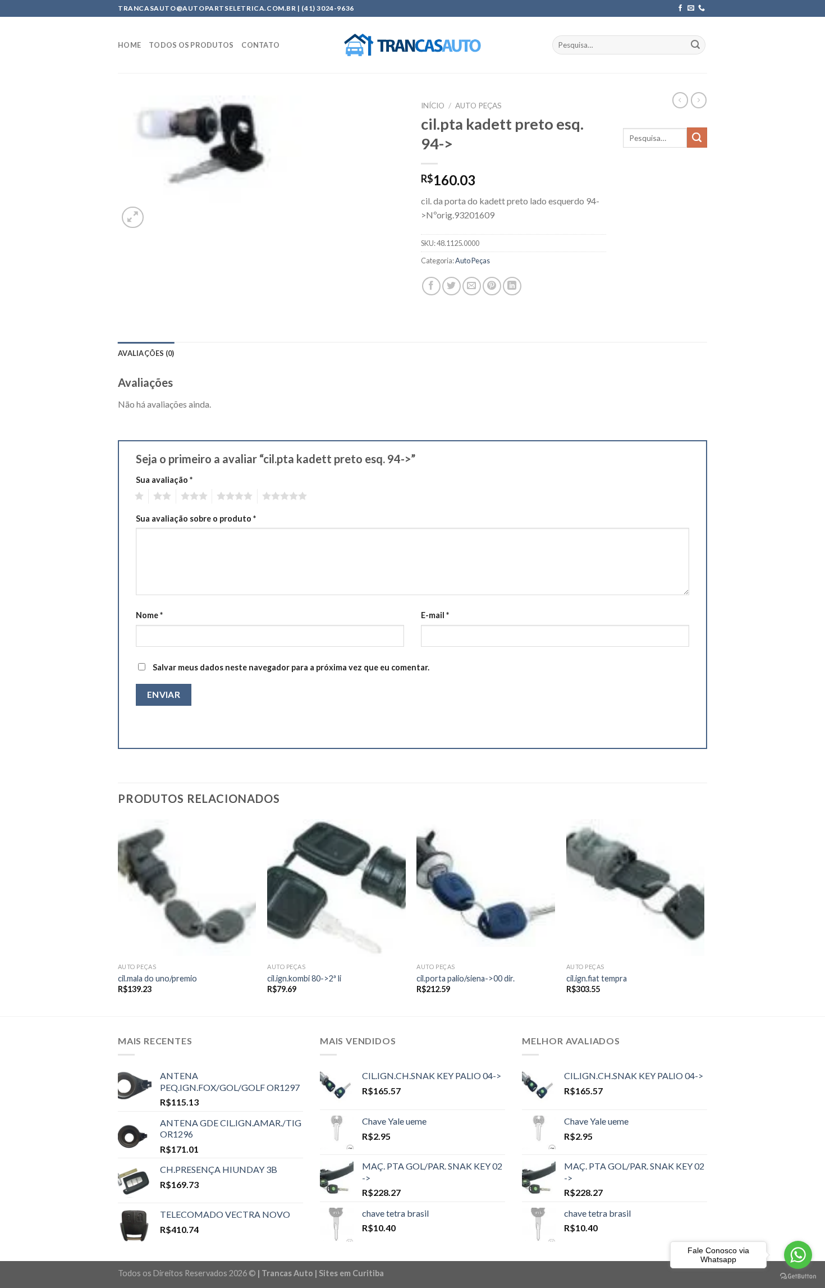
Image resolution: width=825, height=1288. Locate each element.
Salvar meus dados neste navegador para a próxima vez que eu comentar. (291, 667)
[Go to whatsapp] (798, 1255)
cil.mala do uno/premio (157, 978)
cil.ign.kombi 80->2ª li (304, 978)
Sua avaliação (164, 480)
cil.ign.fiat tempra (596, 978)
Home (129, 44)
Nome (149, 615)
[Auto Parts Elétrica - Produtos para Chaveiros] (413, 45)
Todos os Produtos (191, 44)
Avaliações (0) (146, 353)
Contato (260, 44)
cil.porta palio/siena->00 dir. (465, 978)
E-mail (435, 615)
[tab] (146, 353)
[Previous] (118, 916)
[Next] (703, 916)
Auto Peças (478, 105)
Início (432, 105)
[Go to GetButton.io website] (798, 1276)
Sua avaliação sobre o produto (196, 518)
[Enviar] (695, 44)
